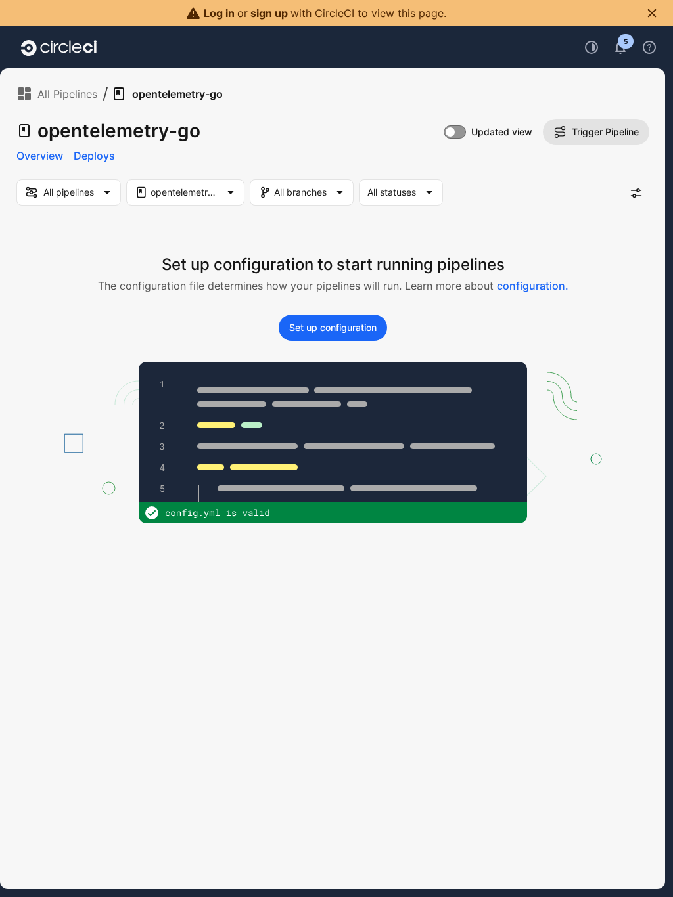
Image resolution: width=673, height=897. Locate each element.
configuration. (533, 285)
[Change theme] (591, 47)
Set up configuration (333, 327)
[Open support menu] (649, 47)
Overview (39, 155)
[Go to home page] (59, 47)
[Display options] (636, 193)
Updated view (501, 131)
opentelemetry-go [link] (177, 93)
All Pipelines (67, 93)
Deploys (94, 155)
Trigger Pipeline (605, 131)
